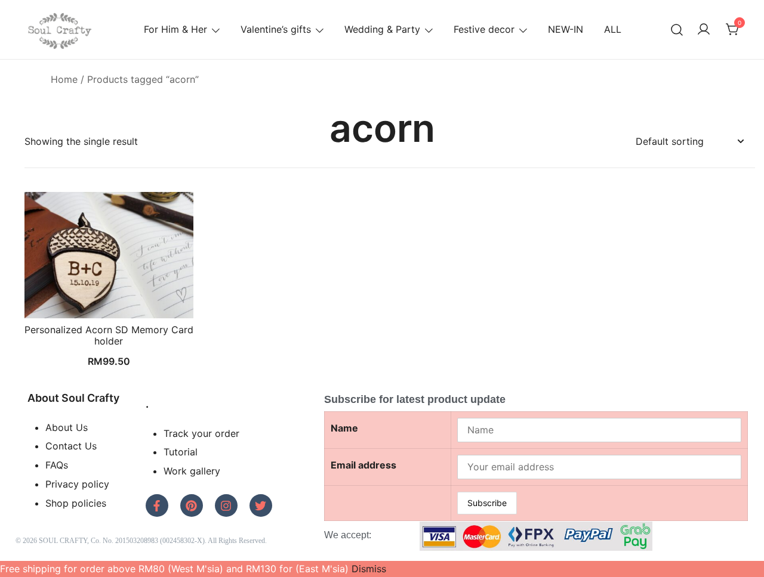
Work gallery (192, 471)
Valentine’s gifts (276, 29)
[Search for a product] (677, 29)
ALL (612, 29)
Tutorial (181, 452)
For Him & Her (175, 29)
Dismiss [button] (369, 569)
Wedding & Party (382, 29)
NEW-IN (565, 29)
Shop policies (75, 503)
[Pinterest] (191, 505)
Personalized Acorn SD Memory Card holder (108, 335)
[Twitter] (260, 505)
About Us (66, 427)
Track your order (201, 433)
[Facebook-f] (157, 505)
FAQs (56, 465)
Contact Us (71, 446)
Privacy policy (77, 484)
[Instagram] (226, 505)
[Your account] (704, 30)
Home (64, 79)
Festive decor (484, 29)
